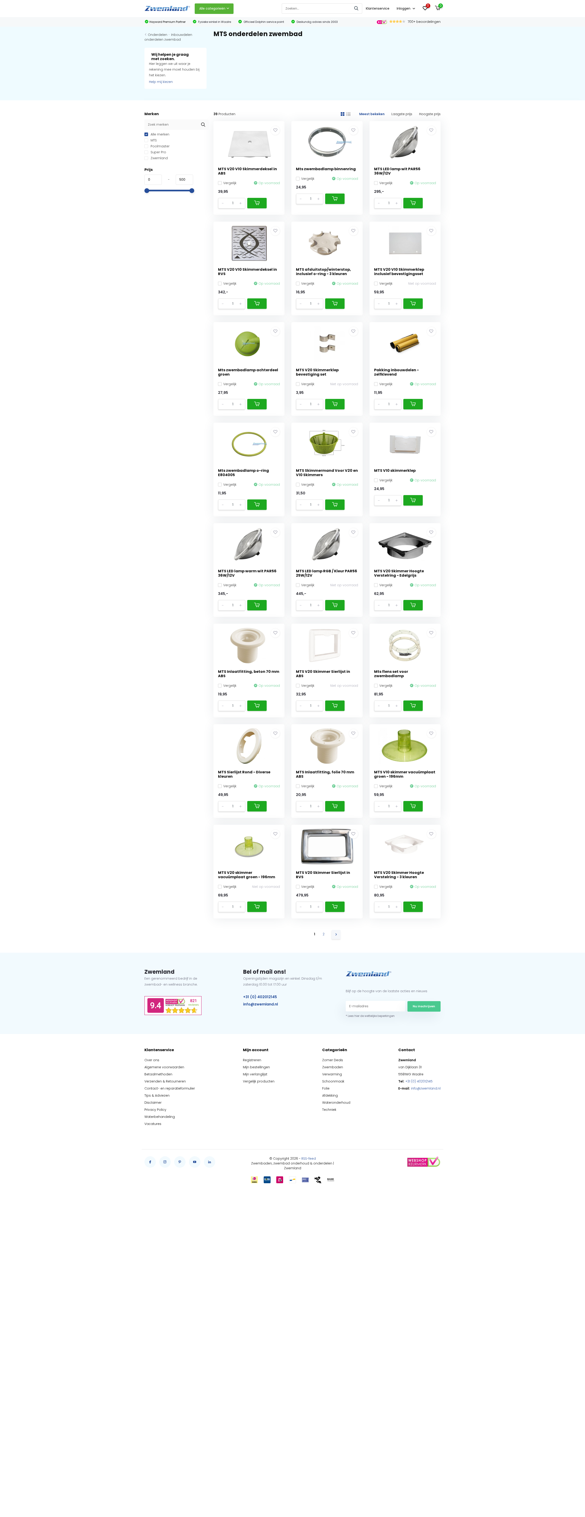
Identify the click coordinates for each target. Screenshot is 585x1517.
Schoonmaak (333, 1081)
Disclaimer (153, 1102)
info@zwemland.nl (260, 1004)
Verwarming (332, 1074)
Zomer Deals (332, 1060)
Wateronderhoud (336, 1102)
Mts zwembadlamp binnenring (326, 169)
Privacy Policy (155, 1109)
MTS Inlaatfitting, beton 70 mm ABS (248, 674)
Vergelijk (230, 183)
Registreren (252, 1060)
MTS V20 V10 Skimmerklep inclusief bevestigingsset (399, 271)
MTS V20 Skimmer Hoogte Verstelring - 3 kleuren (399, 875)
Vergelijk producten (258, 1081)
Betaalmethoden (158, 1074)
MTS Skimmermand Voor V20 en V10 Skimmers (327, 472)
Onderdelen (157, 34)
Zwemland (159, 158)
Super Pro (158, 152)
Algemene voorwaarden (164, 1067)
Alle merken (159, 134)
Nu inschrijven (424, 1006)
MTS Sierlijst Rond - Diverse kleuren (244, 774)
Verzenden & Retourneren (165, 1081)
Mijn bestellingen (256, 1067)
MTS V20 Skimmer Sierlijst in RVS (323, 875)
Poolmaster (160, 146)
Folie (326, 1088)
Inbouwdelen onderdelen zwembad (168, 37)
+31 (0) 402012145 (260, 997)
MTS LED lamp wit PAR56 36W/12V (397, 171)
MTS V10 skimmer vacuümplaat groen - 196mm (404, 774)
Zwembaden (332, 1067)
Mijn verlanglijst (255, 1074)
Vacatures (152, 1124)
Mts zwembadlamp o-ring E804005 (243, 472)
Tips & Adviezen (157, 1095)
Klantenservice (377, 8)
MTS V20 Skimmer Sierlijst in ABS (323, 674)
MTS (153, 140)
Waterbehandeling (159, 1116)
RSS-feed (308, 1158)
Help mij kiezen (161, 82)
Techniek (329, 1109)
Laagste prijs (401, 114)
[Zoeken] (356, 8)
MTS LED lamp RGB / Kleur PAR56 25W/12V (326, 573)
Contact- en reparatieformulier (169, 1088)
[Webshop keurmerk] (423, 1162)
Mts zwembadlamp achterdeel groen (248, 372)
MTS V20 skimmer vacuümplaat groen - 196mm (246, 875)
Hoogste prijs (430, 114)
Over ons (151, 1060)
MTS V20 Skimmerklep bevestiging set (317, 372)
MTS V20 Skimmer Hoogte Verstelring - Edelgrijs (399, 573)
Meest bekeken (372, 114)
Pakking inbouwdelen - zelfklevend (396, 372)
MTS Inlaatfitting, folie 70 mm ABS (325, 774)
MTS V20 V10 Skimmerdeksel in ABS (247, 171)
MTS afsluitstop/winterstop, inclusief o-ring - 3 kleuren (323, 271)
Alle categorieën (212, 8)
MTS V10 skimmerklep (395, 470)
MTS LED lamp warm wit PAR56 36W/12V (247, 573)
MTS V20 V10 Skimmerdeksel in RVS (247, 271)
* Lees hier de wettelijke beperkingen (370, 1016)
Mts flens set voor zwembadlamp (391, 674)
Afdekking (330, 1095)
